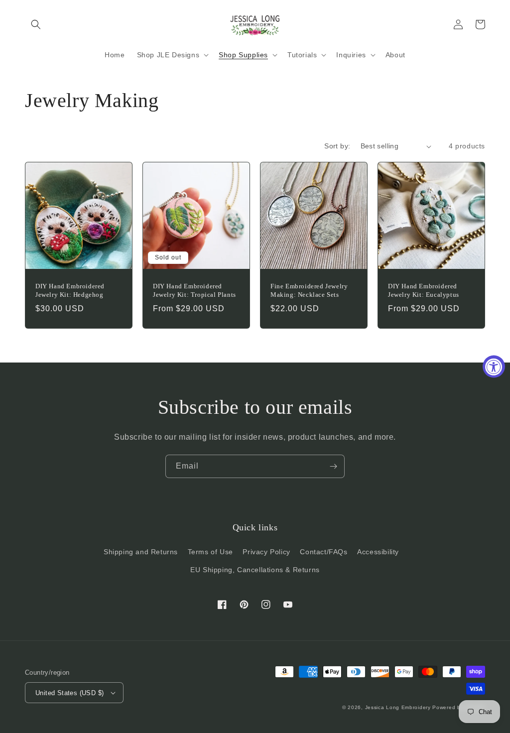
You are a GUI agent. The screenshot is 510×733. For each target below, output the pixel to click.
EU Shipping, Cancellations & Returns (255, 570)
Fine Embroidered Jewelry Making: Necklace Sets (309, 290)
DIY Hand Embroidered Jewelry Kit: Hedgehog (70, 290)
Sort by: (337, 146)
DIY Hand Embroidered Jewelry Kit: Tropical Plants (194, 290)
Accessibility (378, 552)
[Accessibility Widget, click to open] (494, 367)
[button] (36, 24)
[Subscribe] (333, 466)
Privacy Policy (266, 552)
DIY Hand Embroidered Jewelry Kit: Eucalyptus (423, 290)
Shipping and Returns (141, 552)
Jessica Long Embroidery (398, 707)
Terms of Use (210, 552)
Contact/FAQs (323, 552)
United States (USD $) (69, 693)
